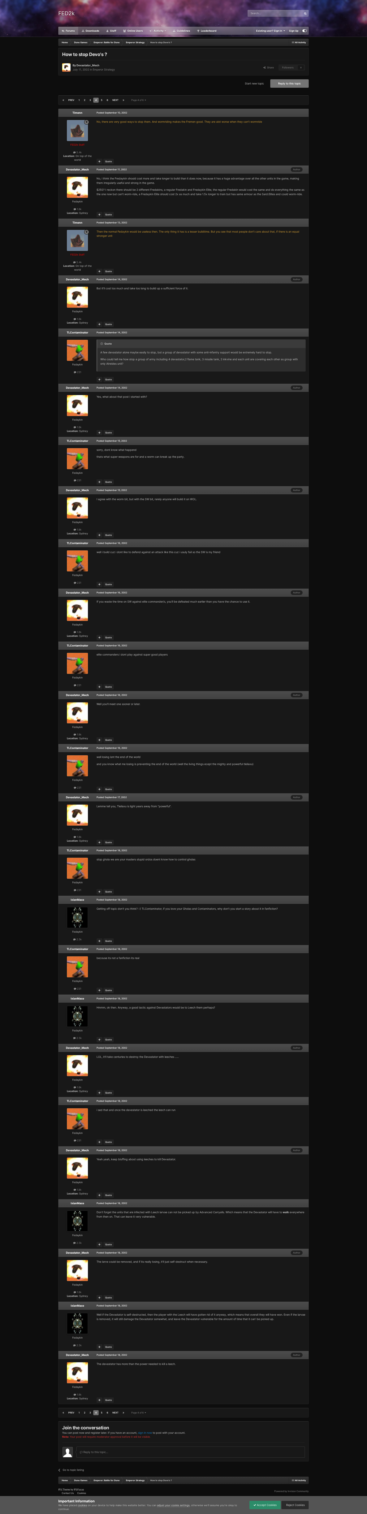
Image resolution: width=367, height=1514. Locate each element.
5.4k (79, 152)
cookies (82, 1505)
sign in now (145, 1432)
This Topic (291, 13)
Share (270, 67)
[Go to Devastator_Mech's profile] (66, 67)
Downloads (92, 30)
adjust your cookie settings (173, 1505)
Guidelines (183, 30)
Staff (113, 30)
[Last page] (123, 100)
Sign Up (293, 30)
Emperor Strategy (104, 69)
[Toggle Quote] (102, 343)
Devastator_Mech (87, 65)
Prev (71, 100)
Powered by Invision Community (291, 1491)
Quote (108, 161)
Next (115, 100)
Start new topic (254, 83)
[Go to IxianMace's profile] (77, 917)
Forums (70, 30)
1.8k (78, 209)
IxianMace (77, 899)
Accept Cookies (266, 1505)
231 (78, 372)
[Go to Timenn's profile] (77, 130)
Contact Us (68, 1493)
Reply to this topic (289, 83)
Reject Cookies (295, 1505)
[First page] (63, 100)
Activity (158, 30)
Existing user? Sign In (269, 30)
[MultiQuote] (99, 161)
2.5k (79, 939)
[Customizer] (304, 31)
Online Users (135, 30)
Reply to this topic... (95, 1452)
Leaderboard (208, 30)
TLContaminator (77, 332)
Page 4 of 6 (138, 100)
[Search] (305, 13)
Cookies (81, 1493)
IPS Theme (64, 1489)
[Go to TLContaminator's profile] (77, 350)
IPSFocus (79, 1489)
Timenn (77, 112)
